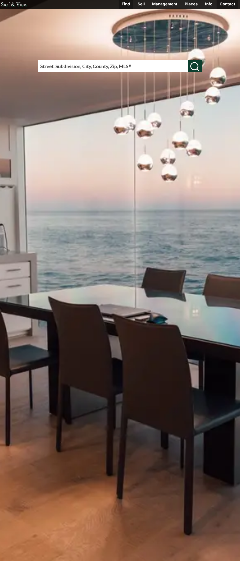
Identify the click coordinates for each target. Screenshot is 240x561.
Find (126, 4)
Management (164, 4)
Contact (227, 4)
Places (191, 4)
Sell (141, 4)
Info (208, 4)
